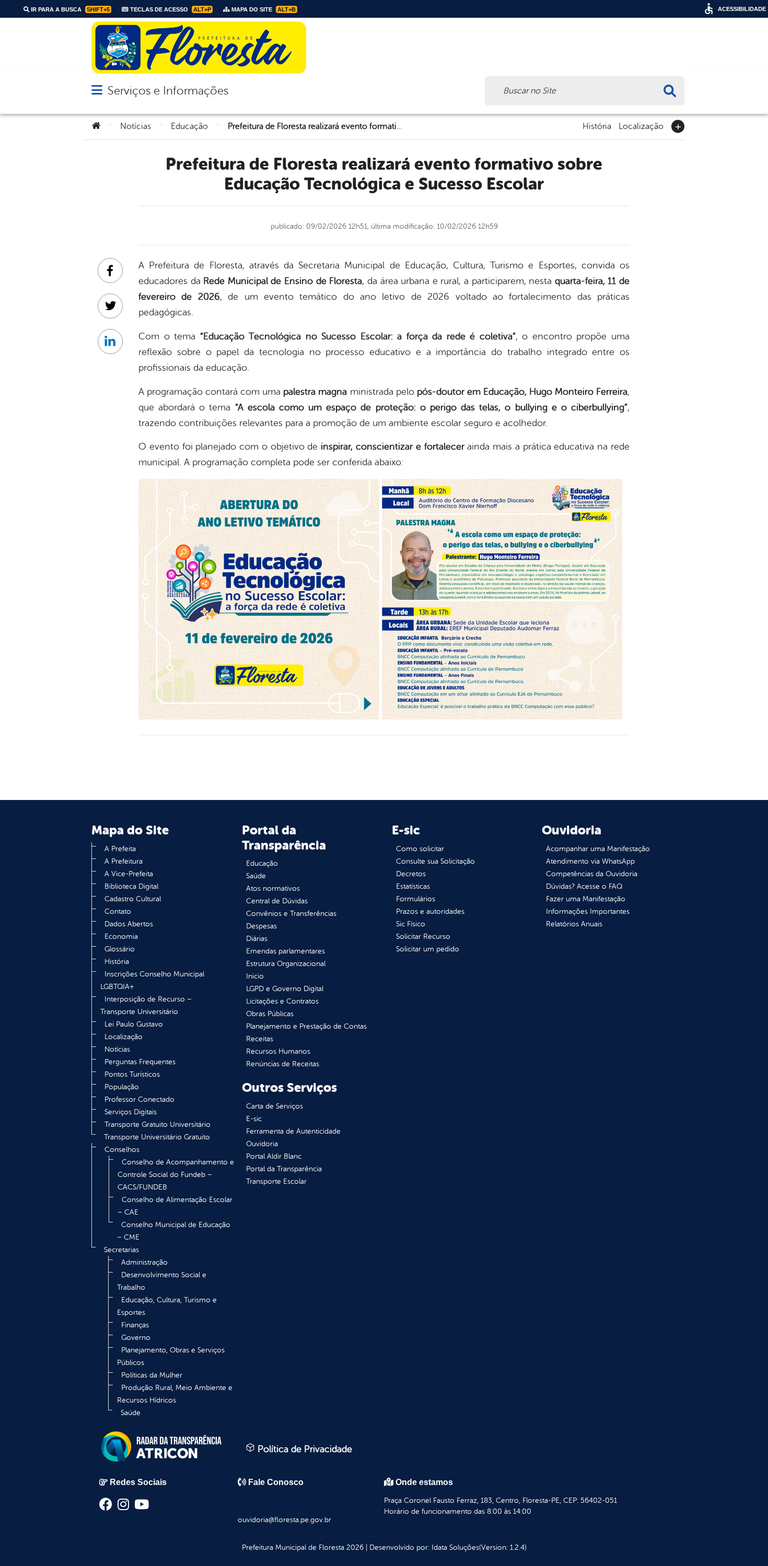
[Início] (96, 126)
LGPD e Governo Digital (284, 989)
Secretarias (121, 1250)
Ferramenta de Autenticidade (293, 1131)
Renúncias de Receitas (282, 1064)
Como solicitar (420, 849)
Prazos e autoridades (430, 911)
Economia (121, 936)
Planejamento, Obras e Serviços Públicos (171, 1356)
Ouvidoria (262, 1144)
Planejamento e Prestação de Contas (306, 1026)
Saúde (131, 1413)
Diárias (256, 939)
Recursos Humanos (278, 1051)
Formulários (415, 899)
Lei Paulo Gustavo (133, 1024)
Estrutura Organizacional (285, 964)
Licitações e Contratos (282, 1001)
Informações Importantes (588, 911)
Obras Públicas (270, 1014)
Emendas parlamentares (285, 951)
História (597, 125)
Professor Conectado (139, 1099)
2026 (354, 1547)
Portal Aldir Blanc (273, 1156)
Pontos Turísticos (132, 1074)
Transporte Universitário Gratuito (157, 1137)
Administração (144, 1262)
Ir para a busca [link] (69, 9)
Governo (135, 1337)
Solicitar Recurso (423, 936)
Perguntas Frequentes (140, 1062)
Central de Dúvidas (277, 901)
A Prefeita (120, 849)
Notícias (135, 126)
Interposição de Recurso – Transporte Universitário (146, 1005)
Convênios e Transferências (291, 913)
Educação (189, 126)
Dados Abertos (128, 924)
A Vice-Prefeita (128, 874)
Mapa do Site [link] (263, 9)
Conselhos (121, 1149)
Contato (117, 911)
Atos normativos (273, 888)
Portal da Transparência (284, 1169)
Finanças (135, 1325)
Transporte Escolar (276, 1181)
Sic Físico (410, 924)
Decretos (411, 874)
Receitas (259, 1039)
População (121, 1087)
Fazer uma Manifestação (585, 899)
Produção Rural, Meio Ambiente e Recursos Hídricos (174, 1394)
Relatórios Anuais (574, 924)
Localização (641, 125)
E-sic (254, 1119)
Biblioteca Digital (131, 886)
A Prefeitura (123, 861)
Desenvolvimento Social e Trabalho (161, 1281)
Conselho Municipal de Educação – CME (173, 1231)
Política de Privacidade (303, 1449)
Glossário (119, 949)
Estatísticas (413, 886)
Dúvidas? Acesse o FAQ (584, 886)
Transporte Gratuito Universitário (157, 1124)
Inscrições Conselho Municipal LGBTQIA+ (152, 980)
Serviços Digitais (130, 1112)
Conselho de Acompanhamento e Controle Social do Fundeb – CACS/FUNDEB (176, 1174)
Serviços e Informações (168, 90)
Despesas (261, 926)
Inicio (255, 976)
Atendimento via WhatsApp (590, 861)
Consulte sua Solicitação (435, 861)
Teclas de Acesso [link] (170, 9)
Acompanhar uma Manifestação (598, 849)
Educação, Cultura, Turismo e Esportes (167, 1306)
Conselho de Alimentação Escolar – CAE (175, 1206)
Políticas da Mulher (151, 1375)
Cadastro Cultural (132, 899)
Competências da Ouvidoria (591, 874)
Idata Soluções (455, 1547)
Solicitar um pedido (427, 949)
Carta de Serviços (274, 1106)
